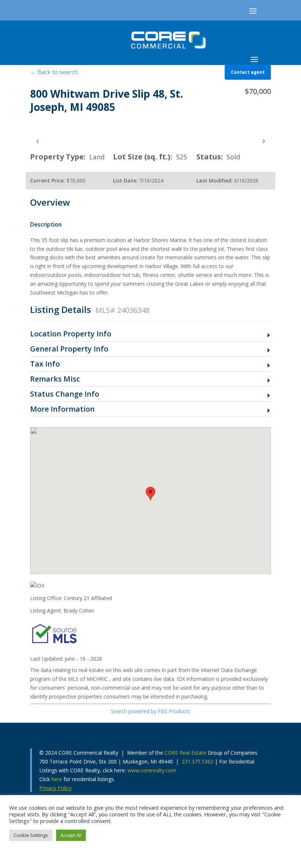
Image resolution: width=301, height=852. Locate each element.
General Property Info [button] (69, 349)
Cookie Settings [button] (31, 835)
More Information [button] (62, 409)
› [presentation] (263, 140)
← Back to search (54, 72)
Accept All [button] (71, 835)
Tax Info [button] (45, 364)
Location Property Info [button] (70, 334)
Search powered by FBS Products (150, 711)
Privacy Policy (55, 787)
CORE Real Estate (185, 752)
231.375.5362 (197, 761)
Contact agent (248, 72)
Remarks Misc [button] (55, 379)
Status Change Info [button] (64, 394)
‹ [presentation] (37, 140)
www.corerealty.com (151, 770)
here (56, 779)
